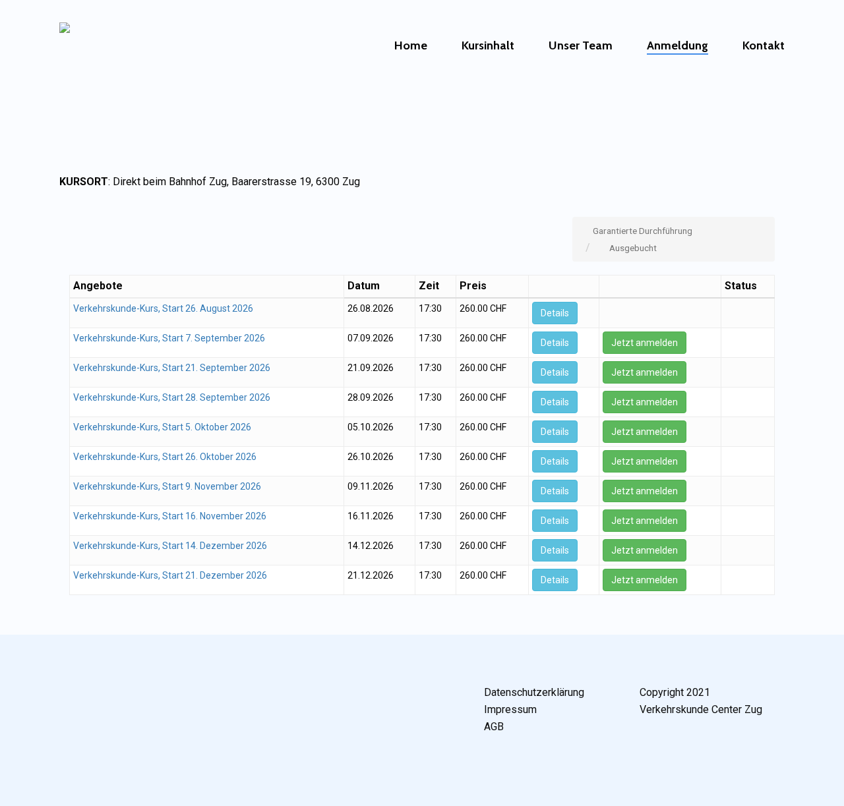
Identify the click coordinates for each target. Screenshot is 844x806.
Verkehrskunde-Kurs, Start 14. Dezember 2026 (170, 545)
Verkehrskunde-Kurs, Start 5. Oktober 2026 (162, 427)
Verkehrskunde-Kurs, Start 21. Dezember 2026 (170, 575)
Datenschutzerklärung (534, 692)
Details (555, 313)
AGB (494, 726)
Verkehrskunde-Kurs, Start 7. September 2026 (169, 338)
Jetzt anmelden (644, 342)
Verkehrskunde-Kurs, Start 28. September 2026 (171, 397)
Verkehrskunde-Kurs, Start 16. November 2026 (169, 516)
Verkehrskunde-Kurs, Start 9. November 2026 (167, 486)
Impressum (510, 709)
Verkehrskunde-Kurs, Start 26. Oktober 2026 (164, 456)
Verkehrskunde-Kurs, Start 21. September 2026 (171, 367)
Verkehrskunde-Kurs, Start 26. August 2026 (163, 308)
